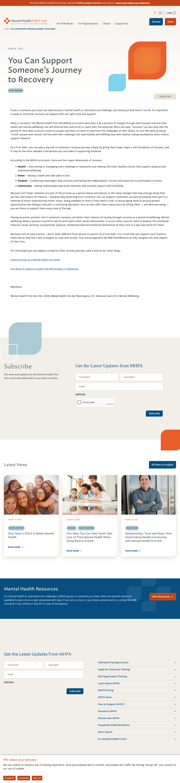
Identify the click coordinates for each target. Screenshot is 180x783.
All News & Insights (162, 464)
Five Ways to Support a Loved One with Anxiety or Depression (45, 268)
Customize (24, 778)
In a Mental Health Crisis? (112, 739)
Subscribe (165, 96)
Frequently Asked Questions (114, 725)
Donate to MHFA (107, 711)
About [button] (106, 23)
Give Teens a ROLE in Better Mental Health (31, 535)
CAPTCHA (80, 394)
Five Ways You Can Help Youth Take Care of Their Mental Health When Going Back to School (89, 537)
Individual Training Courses (113, 662)
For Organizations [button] (88, 23)
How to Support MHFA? (111, 704)
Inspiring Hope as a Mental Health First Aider (35, 259)
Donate (156, 21)
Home (6, 29)
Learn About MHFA (109, 683)
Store (170, 21)
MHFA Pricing (105, 690)
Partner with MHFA (109, 718)
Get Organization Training (112, 676)
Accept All (9, 778)
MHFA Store (105, 697)
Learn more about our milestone (133, 2)
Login (169, 12)
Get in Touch (105, 732)
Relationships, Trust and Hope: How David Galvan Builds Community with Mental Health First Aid (148, 537)
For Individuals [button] (65, 23)
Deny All (37, 778)
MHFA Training (15, 90)
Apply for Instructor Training (114, 669)
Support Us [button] (121, 23)
